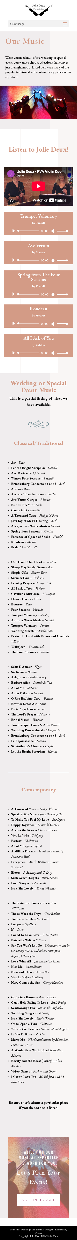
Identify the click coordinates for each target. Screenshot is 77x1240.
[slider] (61, 231)
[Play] (13, 230)
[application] (38, 231)
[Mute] (53, 231)
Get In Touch (38, 1199)
